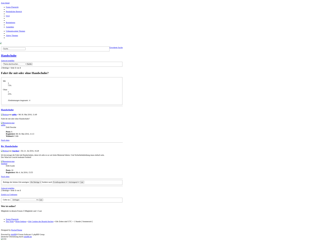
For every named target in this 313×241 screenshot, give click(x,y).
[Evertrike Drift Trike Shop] (1, 43)
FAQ (8, 16)
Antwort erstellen (7, 61)
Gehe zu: (6, 200)
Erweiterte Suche (116, 47)
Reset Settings (20, 221)
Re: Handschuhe (9, 146)
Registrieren (10, 23)
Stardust (15, 151)
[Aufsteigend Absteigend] (76, 182)
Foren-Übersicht (12, 7)
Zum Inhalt (5, 3)
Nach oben (5, 140)
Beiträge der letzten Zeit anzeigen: (16, 182)
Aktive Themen (12, 35)
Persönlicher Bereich (14, 12)
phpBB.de (28, 237)
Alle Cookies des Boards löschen (40, 221)
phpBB (13, 234)
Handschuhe (9, 55)
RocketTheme (16, 230)
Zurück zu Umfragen (9, 195)
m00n (14, 115)
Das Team (10, 221)
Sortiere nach (47, 182)
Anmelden (10, 27)
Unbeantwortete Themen (15, 31)
